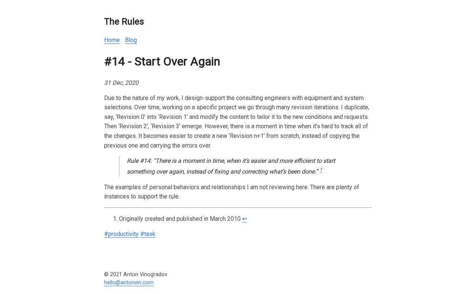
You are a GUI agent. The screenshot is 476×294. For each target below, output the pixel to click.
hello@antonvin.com (129, 283)
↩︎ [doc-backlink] (244, 218)
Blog (131, 39)
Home (112, 39)
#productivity (121, 234)
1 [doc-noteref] (320, 169)
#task (147, 234)
